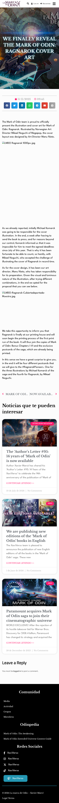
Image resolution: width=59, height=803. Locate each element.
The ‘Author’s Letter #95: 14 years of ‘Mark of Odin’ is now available (28, 456)
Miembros (9, 717)
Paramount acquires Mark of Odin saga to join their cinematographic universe (29, 615)
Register (46, 4)
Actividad (8, 706)
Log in (36, 4)
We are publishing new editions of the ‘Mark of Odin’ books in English (26, 536)
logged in (17, 671)
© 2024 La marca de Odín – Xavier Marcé (23, 793)
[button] (7, 105)
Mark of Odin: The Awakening (18, 733)
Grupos (7, 711)
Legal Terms (8, 798)
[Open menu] (54, 4)
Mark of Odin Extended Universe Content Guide (27, 739)
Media (7, 701)
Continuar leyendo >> (20, 483)
